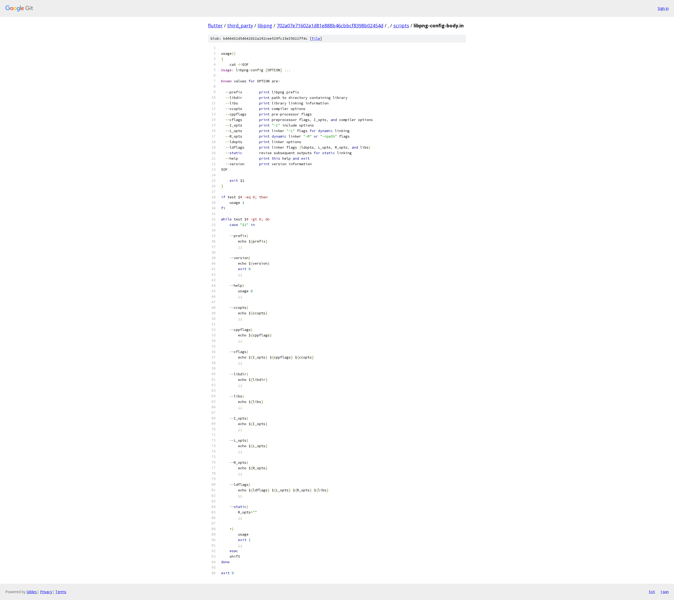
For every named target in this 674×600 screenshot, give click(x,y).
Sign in (663, 8)
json (664, 591)
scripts (401, 25)
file (316, 38)
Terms (60, 591)
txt (652, 591)
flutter (215, 25)
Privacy (46, 591)
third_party (240, 25)
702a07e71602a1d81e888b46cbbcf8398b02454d (330, 25)
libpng (264, 25)
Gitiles (32, 591)
